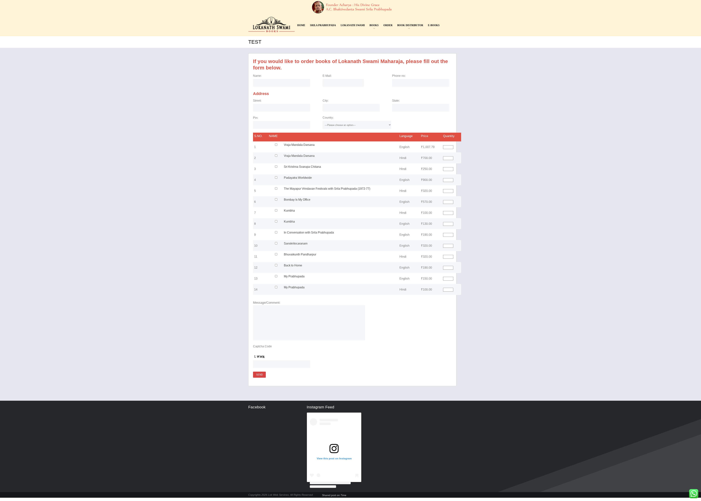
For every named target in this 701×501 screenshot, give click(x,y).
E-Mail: (327, 75)
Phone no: (398, 75)
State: (396, 100)
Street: (257, 100)
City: (325, 100)
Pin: (255, 117)
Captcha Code (262, 346)
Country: (328, 117)
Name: (257, 75)
